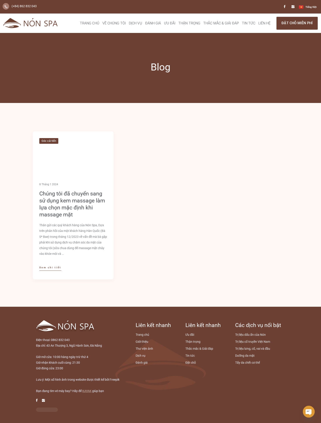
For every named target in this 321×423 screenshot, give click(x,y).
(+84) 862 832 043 (24, 6)
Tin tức (248, 23)
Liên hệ (264, 23)
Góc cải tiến (48, 140)
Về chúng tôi (114, 23)
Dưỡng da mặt (245, 355)
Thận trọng (189, 23)
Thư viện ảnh (144, 348)
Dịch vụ (135, 23)
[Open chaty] (309, 412)
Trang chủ (89, 23)
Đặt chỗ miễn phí (297, 23)
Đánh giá (153, 23)
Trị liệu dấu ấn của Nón (250, 334)
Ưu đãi (169, 23)
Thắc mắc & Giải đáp (221, 23)
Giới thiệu (142, 341)
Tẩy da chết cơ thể (247, 362)
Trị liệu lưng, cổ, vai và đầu (252, 348)
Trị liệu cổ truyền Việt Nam (252, 341)
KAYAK (86, 391)
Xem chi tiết (50, 267)
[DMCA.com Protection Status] (47, 409)
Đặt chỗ (190, 362)
